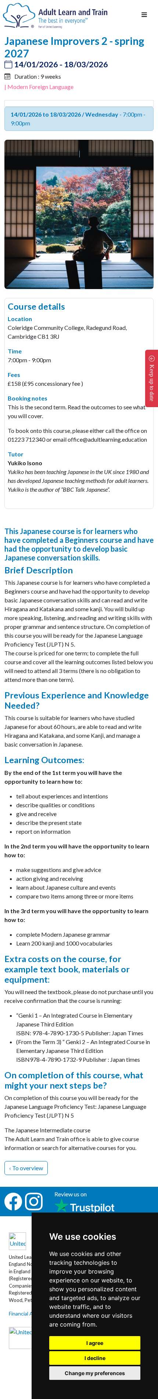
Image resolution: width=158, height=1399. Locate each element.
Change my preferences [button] (95, 1373)
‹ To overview (26, 1167)
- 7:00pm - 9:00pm (78, 119)
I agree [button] (94, 1343)
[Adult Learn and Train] (55, 14)
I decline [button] (95, 1358)
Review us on (70, 1193)
